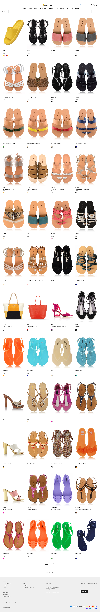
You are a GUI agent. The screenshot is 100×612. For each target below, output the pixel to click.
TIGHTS (56, 8)
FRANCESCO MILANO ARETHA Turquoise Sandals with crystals (85, 372)
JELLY (4, 50)
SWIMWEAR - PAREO (43, 8)
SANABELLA (77, 416)
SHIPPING (4, 587)
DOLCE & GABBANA (6, 416)
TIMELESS (4, 507)
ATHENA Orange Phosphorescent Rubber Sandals (11, 372)
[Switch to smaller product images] (4, 11)
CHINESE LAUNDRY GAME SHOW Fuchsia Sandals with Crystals (13, 555)
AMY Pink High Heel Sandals (7, 509)
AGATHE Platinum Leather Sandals (8, 189)
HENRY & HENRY (5, 370)
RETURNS (4, 589)
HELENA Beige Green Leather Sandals (9, 143)
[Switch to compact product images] (6, 11)
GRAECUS (28, 50)
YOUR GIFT (77, 8)
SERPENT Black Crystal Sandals (56, 280)
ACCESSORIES (62, 8)
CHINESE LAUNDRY (6, 553)
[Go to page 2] (53, 563)
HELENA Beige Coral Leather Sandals (57, 143)
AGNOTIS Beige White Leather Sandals (57, 189)
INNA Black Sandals (78, 326)
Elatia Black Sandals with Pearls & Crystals (58, 97)
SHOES (72, 8)
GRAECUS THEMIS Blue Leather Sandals (82, 280)
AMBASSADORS (5, 598)
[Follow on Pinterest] (12, 602)
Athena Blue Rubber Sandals (31, 372)
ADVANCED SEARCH (26, 589)
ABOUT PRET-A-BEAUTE (7, 583)
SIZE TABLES (25, 585)
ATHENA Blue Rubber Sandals (80, 555)
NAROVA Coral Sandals (31, 463)
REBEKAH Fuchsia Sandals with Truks (33, 509)
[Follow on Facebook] (3, 602)
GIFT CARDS (5, 585)
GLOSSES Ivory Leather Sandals (56, 372)
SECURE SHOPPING (6, 592)
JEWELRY (30, 8)
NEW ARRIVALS (23, 8)
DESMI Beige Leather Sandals (32, 189)
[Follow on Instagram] (9, 602)
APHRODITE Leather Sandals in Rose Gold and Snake (36, 280)
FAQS (24, 583)
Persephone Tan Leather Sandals (32, 97)
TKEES (52, 370)
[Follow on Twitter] (6, 602)
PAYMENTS (5, 590)
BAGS (67, 8)
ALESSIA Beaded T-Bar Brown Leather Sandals (83, 509)
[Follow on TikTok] (15, 602)
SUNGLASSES (51, 8)
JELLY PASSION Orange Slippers (80, 463)
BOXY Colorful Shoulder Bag (7, 326)
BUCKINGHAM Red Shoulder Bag (32, 326)
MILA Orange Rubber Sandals (32, 555)
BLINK (76, 324)
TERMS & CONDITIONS (6, 596)
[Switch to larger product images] (2, 11)
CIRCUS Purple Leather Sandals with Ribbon (58, 326)
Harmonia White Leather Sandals (8, 97)
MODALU (4, 324)
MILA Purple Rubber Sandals (56, 509)
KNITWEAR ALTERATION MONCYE (28, 587)
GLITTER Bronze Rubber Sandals (56, 463)
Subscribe (84, 591)
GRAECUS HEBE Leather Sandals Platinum (82, 189)
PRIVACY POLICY (6, 594)
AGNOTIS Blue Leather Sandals (80, 143)
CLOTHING (35, 8)
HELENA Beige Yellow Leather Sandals (33, 143)
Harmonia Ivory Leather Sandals (8, 280)
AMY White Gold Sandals (7, 463)
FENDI (52, 324)
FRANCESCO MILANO (79, 370)
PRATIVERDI (77, 507)
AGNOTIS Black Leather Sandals (80, 97)
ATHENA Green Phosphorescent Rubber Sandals (59, 555)
